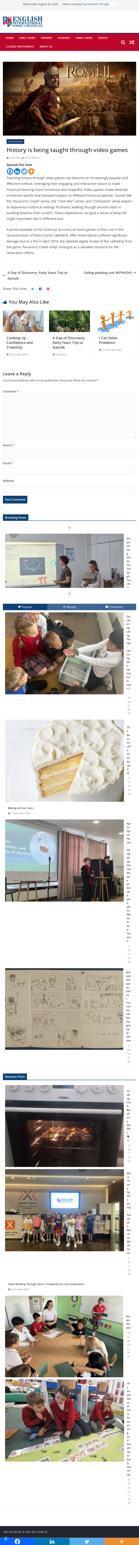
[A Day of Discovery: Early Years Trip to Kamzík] (69, 313)
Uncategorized (15, 141)
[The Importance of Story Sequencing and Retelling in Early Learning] (64, 1443)
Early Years (27, 38)
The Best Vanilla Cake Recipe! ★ (129, 750)
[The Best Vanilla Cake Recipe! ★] (64, 761)
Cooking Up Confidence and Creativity (20, 342)
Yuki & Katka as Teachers (129, 563)
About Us (46, 46)
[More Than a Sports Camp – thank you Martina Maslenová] (64, 1223)
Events (103, 38)
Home (10, 38)
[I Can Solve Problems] (115, 313)
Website (8, 481)
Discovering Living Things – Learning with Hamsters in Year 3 (129, 652)
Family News (84, 38)
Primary (46, 38)
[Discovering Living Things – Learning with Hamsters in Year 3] (64, 653)
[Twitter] (24, 171)
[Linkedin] (17, 171)
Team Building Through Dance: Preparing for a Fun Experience (46, 1284)
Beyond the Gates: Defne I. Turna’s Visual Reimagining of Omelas (128, 1006)
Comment (11, 391)
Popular (27, 607)
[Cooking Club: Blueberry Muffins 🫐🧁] (64, 1126)
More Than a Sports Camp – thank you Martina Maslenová (129, 1213)
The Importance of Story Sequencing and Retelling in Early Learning (129, 1429)
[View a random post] (131, 42)
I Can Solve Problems (108, 340)
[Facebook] (10, 171)
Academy (64, 38)
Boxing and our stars (20, 808)
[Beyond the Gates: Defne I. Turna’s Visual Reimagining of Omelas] (64, 1009)
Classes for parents (20, 46)
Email (8, 463)
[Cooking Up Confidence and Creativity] (23, 313)
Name (8, 445)
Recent (71, 607)
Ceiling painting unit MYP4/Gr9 (107, 272)
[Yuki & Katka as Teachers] (64, 575)
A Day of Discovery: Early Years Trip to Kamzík (38, 275)
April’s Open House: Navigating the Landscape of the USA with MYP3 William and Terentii (129, 882)
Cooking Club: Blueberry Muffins (129, 1111)
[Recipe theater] (64, 1336)
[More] (31, 171)
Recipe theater (128, 1322)
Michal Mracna (32, 157)
